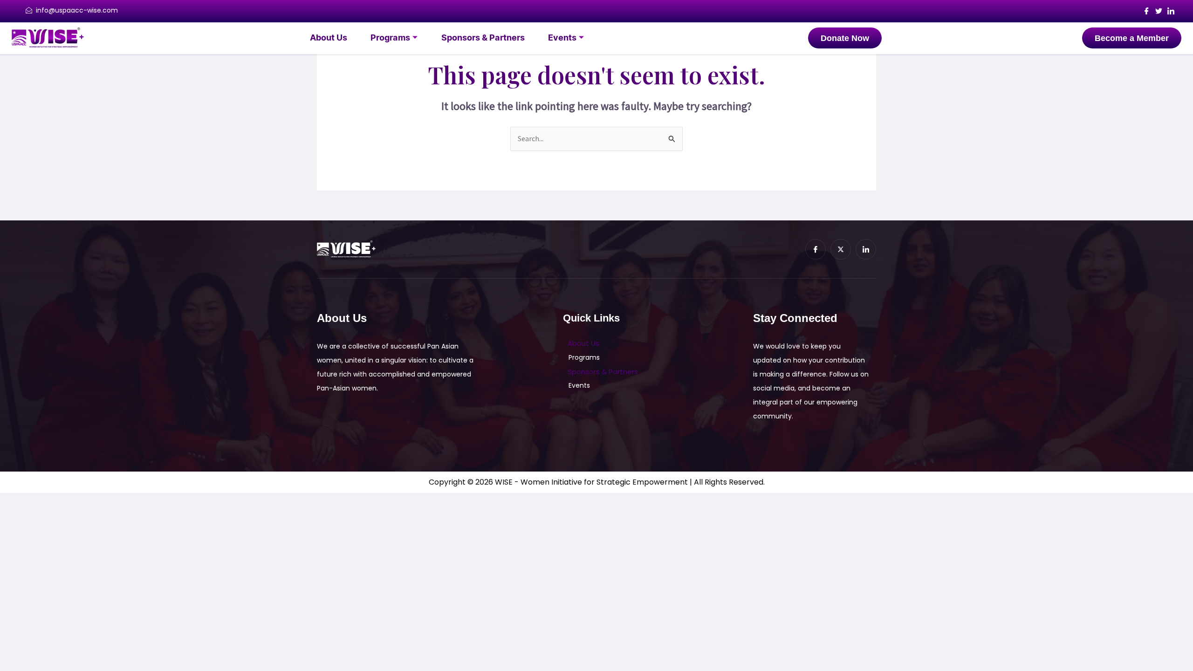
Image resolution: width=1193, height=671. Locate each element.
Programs (390, 38)
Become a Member (1132, 38)
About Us (328, 38)
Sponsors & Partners (483, 38)
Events (562, 38)
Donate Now (845, 38)
